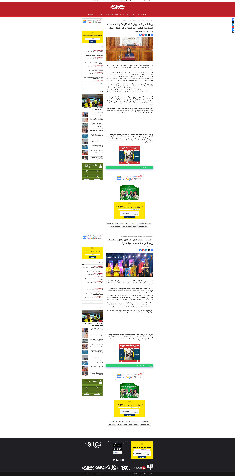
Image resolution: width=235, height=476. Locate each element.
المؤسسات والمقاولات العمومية (144, 224)
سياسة (131, 14)
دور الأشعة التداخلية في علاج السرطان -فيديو (97, 146)
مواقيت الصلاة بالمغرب (137, 473)
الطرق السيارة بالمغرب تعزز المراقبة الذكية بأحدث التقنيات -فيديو (93, 108)
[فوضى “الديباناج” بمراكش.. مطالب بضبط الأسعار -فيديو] (85, 152)
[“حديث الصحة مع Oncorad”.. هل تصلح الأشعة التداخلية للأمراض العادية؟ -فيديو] (85, 136)
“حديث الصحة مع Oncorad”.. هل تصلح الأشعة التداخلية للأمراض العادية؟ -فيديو (97, 136)
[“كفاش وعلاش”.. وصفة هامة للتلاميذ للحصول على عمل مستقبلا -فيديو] (85, 114)
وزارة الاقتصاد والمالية (115, 226)
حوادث (121, 14)
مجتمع (137, 14)
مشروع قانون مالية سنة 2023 (129, 226)
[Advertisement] (129, 123)
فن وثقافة (110, 14)
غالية (100, 14)
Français (90, 14)
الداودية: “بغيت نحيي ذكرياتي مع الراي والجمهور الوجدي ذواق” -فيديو (96, 118)
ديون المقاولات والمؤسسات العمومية (114, 224)
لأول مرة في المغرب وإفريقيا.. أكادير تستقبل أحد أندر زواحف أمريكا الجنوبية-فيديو (96, 125)
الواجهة (127, 224)
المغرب (133, 224)
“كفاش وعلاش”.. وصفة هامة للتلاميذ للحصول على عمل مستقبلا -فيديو (96, 114)
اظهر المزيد (92, 86)
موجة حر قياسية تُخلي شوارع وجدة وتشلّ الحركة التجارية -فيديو (96, 140)
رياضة (116, 14)
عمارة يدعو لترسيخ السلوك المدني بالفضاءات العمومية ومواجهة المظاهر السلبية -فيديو (96, 158)
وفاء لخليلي (145, 31)
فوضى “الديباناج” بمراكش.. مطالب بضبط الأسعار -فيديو (96, 151)
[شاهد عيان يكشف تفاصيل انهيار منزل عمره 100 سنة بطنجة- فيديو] (85, 130)
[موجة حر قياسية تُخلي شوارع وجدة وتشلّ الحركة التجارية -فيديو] (85, 141)
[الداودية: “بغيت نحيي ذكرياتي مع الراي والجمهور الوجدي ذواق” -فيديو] (85, 120)
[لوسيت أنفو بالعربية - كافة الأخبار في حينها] (117, 7)
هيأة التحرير (151, 473)
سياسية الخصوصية (145, 473)
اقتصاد (127, 14)
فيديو (104, 14)
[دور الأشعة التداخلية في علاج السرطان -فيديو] (85, 147)
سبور (96, 14)
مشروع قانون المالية (142, 226)
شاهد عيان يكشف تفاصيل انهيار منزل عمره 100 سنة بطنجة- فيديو (96, 129)
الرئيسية (143, 14)
